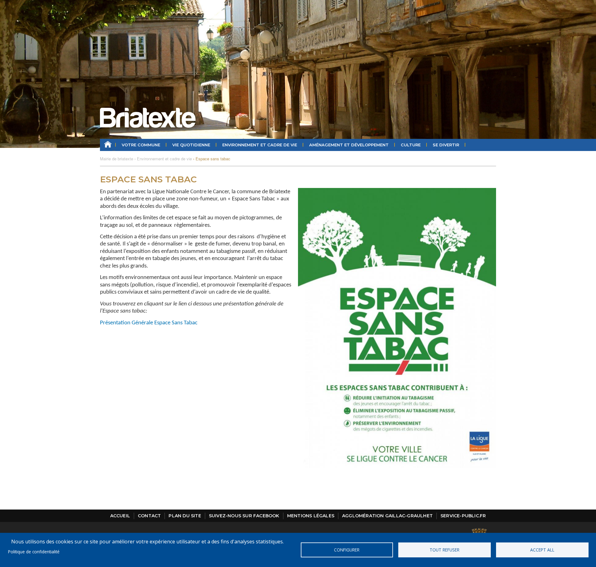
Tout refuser (444, 550)
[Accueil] (148, 118)
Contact (149, 516)
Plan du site (185, 516)
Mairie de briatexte (116, 159)
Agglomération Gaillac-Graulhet (387, 516)
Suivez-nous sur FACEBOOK (244, 516)
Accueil (108, 145)
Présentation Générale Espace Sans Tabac (148, 323)
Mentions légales (310, 516)
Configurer (346, 550)
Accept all (542, 550)
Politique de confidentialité (34, 552)
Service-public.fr (463, 516)
